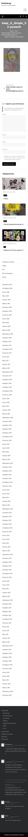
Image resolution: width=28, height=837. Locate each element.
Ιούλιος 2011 (5, 627)
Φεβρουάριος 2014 (7, 509)
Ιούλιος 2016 (5, 399)
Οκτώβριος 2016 (7, 387)
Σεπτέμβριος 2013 (7, 528)
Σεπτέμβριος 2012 (7, 573)
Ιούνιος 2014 (5, 494)
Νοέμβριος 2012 (6, 566)
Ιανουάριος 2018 (7, 338)
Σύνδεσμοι (4, 737)
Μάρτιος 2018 (6, 330)
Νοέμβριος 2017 (6, 341)
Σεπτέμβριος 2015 (7, 437)
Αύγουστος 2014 (7, 486)
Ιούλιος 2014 (5, 490)
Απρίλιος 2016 (6, 410)
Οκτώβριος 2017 (7, 345)
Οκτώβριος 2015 (7, 433)
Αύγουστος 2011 (6, 623)
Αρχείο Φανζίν (5, 732)
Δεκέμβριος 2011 (6, 608)
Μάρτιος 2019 (6, 303)
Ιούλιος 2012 (5, 581)
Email (4, 142)
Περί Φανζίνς (6, 713)
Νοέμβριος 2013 (6, 520)
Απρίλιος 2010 (6, 684)
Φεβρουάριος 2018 (7, 334)
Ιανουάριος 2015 (7, 467)
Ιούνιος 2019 (5, 292)
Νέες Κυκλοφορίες (7, 273)
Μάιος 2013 (5, 543)
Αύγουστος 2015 (7, 440)
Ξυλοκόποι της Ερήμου (20, 744)
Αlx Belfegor (9, 761)
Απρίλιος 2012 (6, 592)
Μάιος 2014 (5, 497)
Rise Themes (20, 835)
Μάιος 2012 (5, 589)
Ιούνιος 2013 (5, 539)
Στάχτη (6, 199)
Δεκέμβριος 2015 (7, 425)
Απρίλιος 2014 (6, 501)
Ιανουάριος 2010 (7, 695)
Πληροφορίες (4, 710)
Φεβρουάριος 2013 (7, 554)
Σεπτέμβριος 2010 (7, 665)
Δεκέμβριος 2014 (7, 471)
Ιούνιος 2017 (5, 357)
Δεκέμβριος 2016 (7, 380)
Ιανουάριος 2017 (7, 376)
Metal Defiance (20, 761)
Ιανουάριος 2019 (7, 307)
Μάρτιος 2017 (6, 368)
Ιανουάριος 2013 (7, 558)
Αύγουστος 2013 (7, 532)
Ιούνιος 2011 (5, 630)
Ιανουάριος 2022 (7, 284)
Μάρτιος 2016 (6, 414)
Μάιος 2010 (5, 680)
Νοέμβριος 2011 (6, 611)
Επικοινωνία (4, 739)
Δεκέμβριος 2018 (7, 311)
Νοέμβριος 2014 (7, 475)
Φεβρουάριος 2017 (7, 372)
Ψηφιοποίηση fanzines (9, 723)
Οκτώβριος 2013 (7, 524)
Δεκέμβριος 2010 (7, 653)
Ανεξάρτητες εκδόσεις (8, 262)
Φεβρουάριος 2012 (7, 600)
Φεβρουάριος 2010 (7, 691)
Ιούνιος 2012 (5, 585)
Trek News (16, 802)
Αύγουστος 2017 (7, 353)
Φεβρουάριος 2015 (7, 463)
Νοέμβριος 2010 (6, 657)
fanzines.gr (6, 3)
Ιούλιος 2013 (5, 535)
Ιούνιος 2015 (5, 448)
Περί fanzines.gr (7, 716)
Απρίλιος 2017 (6, 364)
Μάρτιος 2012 (6, 596)
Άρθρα (5, 221)
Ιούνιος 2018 (5, 319)
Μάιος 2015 (5, 452)
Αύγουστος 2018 (7, 315)
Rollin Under (8, 783)
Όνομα (4, 134)
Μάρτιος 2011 (6, 642)
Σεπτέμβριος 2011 (7, 619)
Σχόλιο (4, 114)
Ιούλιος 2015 (5, 444)
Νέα (4, 247)
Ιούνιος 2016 (5, 402)
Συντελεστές (6, 718)
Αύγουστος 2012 (7, 577)
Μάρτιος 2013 (6, 551)
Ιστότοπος (4, 149)
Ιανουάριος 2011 (6, 650)
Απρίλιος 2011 (6, 638)
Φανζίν (5, 195)
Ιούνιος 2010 (5, 676)
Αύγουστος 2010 (7, 669)
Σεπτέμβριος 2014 (7, 482)
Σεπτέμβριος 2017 (7, 349)
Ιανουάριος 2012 (7, 604)
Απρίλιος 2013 (6, 547)
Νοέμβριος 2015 (6, 429)
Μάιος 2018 (5, 322)
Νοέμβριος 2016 (6, 383)
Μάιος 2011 (5, 634)
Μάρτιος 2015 (6, 459)
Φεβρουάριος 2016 (7, 418)
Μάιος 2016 (5, 406)
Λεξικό (4, 726)
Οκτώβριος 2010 (7, 661)
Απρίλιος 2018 (6, 326)
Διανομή (5, 721)
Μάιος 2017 (5, 360)
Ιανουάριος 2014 (7, 513)
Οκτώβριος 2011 (6, 615)
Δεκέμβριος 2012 (7, 562)
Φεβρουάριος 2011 (7, 646)
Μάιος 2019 (5, 296)
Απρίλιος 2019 (6, 300)
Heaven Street (14, 816)
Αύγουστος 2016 (7, 395)
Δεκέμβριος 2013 (7, 516)
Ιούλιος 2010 (5, 672)
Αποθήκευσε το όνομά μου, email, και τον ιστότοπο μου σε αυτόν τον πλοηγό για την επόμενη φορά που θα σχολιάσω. (14, 158)
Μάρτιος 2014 (6, 505)
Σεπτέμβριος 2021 (7, 288)
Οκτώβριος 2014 (7, 478)
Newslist (6, 835)
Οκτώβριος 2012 (7, 570)
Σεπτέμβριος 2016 (7, 391)
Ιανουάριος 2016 (7, 421)
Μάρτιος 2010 (6, 688)
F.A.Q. (4, 728)
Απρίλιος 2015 (6, 456)
